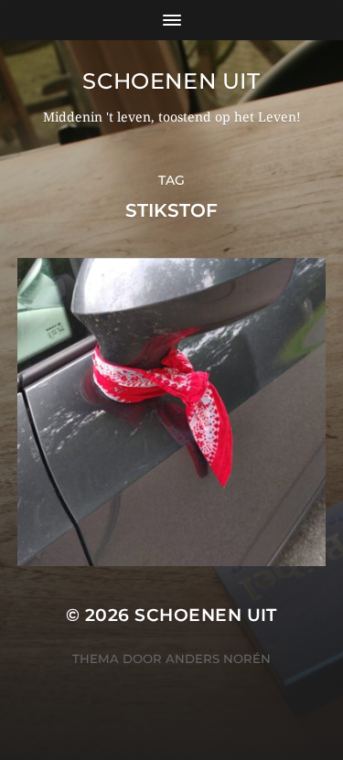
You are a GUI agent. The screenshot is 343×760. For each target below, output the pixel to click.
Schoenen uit (171, 81)
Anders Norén (218, 658)
